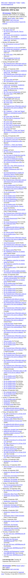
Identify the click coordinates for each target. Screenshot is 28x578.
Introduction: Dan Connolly (11, 528)
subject (21, 18)
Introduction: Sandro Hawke (11, 521)
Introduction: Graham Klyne (11, 512)
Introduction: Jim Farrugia (11, 524)
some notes (7, 128)
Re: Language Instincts (10, 392)
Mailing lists (12, 2)
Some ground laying (9, 450)
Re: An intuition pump (10, 185)
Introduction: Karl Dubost (10, 475)
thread (9, 18)
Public (18, 2)
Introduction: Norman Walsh (11, 495)
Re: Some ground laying (10, 448)
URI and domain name (10, 176)
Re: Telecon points (9, 232)
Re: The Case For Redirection (12, 92)
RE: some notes (8, 54)
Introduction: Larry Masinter (11, 461)
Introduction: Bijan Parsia (11, 494)
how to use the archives (12, 21)
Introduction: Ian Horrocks (11, 481)
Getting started (8, 530)
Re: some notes (8, 29)
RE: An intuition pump (10, 267)
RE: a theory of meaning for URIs (13, 141)
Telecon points (8, 341)
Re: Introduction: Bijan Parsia (12, 490)
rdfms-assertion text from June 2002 (13, 436)
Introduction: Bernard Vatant (11, 472)
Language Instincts (9, 447)
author (13, 18)
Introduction (7, 395)
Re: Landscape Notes (10, 223)
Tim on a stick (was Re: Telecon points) (14, 209)
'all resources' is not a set (11, 139)
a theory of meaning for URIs (11, 169)
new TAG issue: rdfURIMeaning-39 (13, 548)
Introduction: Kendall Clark (11, 429)
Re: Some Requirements (10, 199)
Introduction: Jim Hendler (11, 479)
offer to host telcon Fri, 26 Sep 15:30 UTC (15, 466)
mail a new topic (14, 20)
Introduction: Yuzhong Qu (11, 501)
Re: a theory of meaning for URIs (13, 162)
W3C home (4, 2)
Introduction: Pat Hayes (10, 505)
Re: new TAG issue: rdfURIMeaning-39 (14, 533)
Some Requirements (9, 243)
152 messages (6, 13)
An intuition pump (8, 404)
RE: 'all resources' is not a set (12, 47)
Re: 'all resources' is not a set (12, 44)
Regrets (6, 150)
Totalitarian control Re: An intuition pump (15, 285)
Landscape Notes (8, 323)
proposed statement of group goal (13, 420)
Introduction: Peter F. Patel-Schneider (14, 515)
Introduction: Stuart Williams (11, 506)
